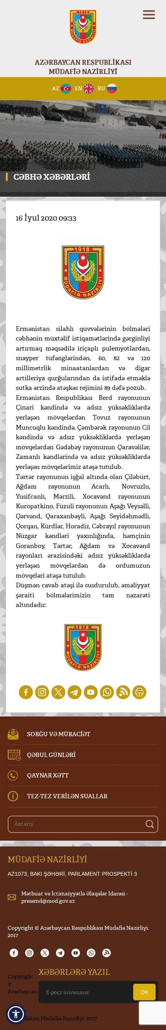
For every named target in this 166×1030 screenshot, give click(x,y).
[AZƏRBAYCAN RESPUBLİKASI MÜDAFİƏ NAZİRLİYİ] (83, 32)
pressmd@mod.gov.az (48, 900)
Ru (101, 88)
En (78, 88)
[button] (16, 1014)
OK (144, 992)
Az (55, 88)
